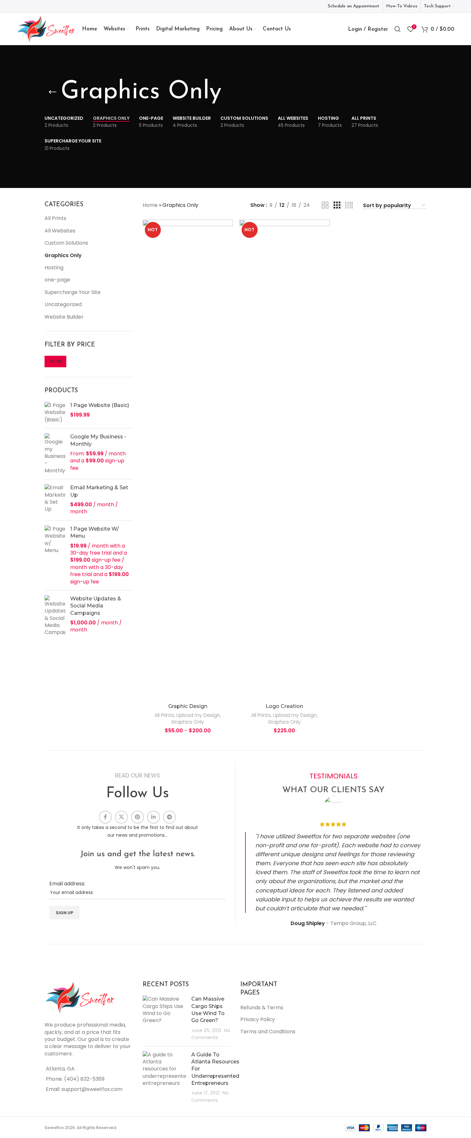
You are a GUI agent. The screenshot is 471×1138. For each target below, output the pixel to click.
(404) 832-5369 (84, 1079)
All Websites (60, 230)
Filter (55, 361)
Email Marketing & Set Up (99, 491)
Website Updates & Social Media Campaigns (95, 606)
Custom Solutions (66, 243)
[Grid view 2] (325, 205)
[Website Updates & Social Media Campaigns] (55, 615)
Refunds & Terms (261, 1007)
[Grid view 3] (337, 205)
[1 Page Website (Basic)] (55, 412)
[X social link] (121, 817)
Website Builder (64, 317)
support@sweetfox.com (92, 1089)
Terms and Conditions (267, 1031)
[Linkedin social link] (153, 817)
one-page (57, 279)
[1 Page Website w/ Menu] (55, 555)
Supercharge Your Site (73, 292)
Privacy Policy (257, 1019)
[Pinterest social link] (137, 817)
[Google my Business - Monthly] (55, 453)
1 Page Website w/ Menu (94, 532)
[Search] (397, 29)
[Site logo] (46, 28)
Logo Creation (284, 706)
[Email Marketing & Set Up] (55, 500)
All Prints (55, 218)
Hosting (54, 267)
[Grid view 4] (349, 205)
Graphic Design (187, 706)
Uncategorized (63, 304)
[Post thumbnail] (165, 1018)
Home (150, 205)
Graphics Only (63, 255)
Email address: (67, 883)
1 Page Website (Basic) (99, 405)
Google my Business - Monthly (98, 440)
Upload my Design (198, 715)
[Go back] (53, 92)
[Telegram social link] (169, 817)
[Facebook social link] (105, 817)
